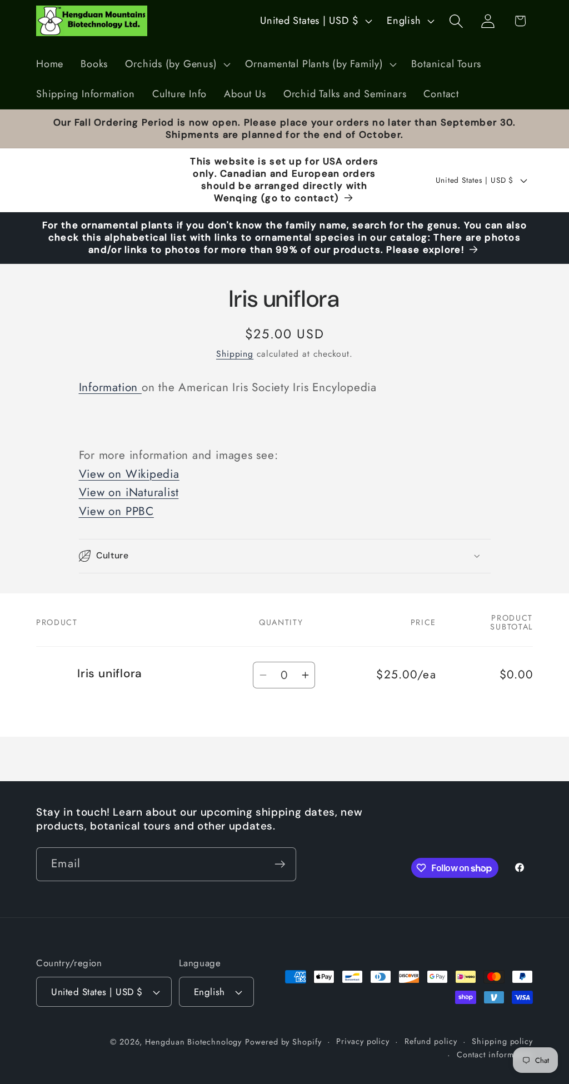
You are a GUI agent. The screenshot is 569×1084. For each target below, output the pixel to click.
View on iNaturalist (129, 492)
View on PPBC (116, 511)
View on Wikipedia (129, 474)
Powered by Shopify (283, 1041)
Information (110, 387)
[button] (177, 64)
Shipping (234, 353)
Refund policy (431, 1041)
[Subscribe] (280, 864)
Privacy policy (363, 1041)
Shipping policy (502, 1041)
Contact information (495, 1054)
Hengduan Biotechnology (193, 1041)
